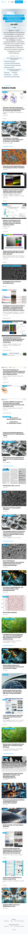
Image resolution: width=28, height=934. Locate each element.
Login (12, 1)
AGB (12, 921)
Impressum (6, 921)
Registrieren (19, 1)
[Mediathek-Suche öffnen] (5, 2)
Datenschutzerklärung (19, 921)
